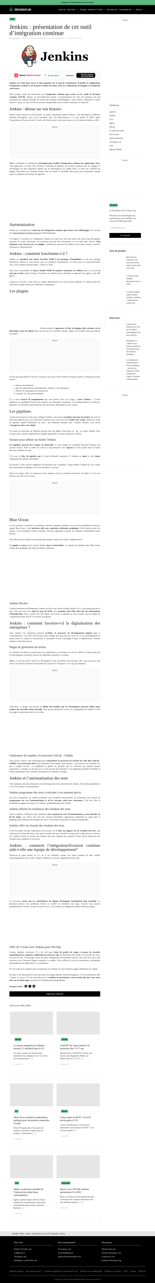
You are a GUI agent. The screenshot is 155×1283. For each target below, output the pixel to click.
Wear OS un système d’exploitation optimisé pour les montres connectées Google (31, 1120)
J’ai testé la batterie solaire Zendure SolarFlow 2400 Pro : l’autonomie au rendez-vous (133, 297)
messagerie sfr (115, 142)
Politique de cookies (113, 1271)
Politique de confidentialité (91, 1271)
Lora (111, 119)
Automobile (66, 1183)
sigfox (111, 123)
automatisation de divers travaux (27, 233)
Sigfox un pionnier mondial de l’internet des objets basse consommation (28, 1192)
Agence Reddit (115, 149)
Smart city (61, 9)
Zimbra (112, 115)
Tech (12, 19)
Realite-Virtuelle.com (23, 1249)
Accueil (15, 1234)
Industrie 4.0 (92, 9)
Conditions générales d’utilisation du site (61, 1271)
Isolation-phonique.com (111, 1253)
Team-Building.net (65, 1253)
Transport (83, 9)
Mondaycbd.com (109, 1249)
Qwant (112, 127)
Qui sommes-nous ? (34, 1271)
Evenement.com (64, 1249)
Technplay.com (20, 1256)
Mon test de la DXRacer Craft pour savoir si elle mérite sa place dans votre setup (133, 262)
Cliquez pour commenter (54, 994)
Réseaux (139, 9)
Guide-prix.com (108, 1256)
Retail (100, 9)
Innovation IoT (112, 9)
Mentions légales (16, 1271)
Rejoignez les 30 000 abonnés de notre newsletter (77, 2)
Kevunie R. (16, 38)
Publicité (142, 1271)
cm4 (111, 145)
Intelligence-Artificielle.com (25, 1260)
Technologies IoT (125, 9)
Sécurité (18, 1039)
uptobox (112, 112)
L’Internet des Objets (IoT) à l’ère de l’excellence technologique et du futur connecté (133, 329)
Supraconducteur (116, 138)
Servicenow (114, 134)
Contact (133, 1271)
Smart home (71, 9)
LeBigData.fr (19, 1253)
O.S (16, 1111)
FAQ (126, 1271)
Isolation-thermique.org (111, 1260)
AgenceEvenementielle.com (69, 1256)
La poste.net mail (116, 130)
